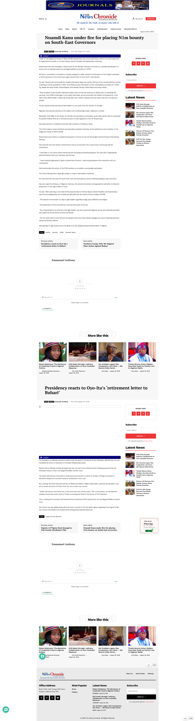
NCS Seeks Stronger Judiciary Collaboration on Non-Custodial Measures (145, 106)
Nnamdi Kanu (71, 232)
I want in (139, 86)
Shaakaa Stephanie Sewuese (50, 371)
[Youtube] (58, 698)
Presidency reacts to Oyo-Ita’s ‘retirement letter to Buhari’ (54, 245)
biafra (48, 232)
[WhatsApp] (148, 63)
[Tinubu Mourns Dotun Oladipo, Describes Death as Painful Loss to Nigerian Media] (130, 123)
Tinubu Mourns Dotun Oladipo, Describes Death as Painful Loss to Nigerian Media (145, 124)
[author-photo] (40, 371)
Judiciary (96, 702)
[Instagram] (46, 698)
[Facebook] (134, 63)
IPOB (61, 232)
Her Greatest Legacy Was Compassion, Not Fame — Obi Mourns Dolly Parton (145, 114)
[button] (43, 19)
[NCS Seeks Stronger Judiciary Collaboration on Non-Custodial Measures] (130, 106)
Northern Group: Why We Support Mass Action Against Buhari (98, 245)
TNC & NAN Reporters (78, 371)
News (94, 710)
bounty (55, 232)
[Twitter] (138, 63)
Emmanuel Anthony (60, 51)
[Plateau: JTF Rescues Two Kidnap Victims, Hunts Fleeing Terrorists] (130, 133)
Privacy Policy (148, 90)
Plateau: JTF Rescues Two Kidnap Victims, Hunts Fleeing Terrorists (145, 133)
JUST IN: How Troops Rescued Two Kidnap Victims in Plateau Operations (143, 142)
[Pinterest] (143, 63)
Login (116, 297)
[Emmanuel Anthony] (44, 260)
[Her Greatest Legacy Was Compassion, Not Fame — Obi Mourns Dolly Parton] (130, 114)
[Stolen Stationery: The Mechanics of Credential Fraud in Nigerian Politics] (53, 352)
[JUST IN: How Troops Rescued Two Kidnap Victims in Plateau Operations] (130, 141)
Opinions (95, 693)
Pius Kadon (105, 371)
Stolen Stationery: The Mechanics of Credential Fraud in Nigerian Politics (52, 366)
